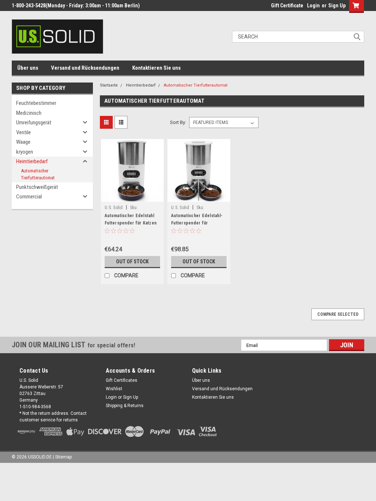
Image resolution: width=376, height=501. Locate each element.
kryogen (24, 152)
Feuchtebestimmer (36, 103)
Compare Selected (337, 314)
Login (313, 5)
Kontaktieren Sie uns (156, 68)
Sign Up (337, 5)
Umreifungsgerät (33, 122)
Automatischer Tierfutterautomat (38, 174)
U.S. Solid (114, 207)
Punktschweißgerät (37, 187)
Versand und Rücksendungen (85, 68)
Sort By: (178, 122)
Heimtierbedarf (32, 161)
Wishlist (114, 388)
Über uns (27, 68)
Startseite (109, 85)
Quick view (132, 196)
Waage (23, 142)
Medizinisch (28, 113)
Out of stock (132, 261)
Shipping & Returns (125, 405)
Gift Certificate (287, 5)
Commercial (29, 196)
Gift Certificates (121, 380)
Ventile (23, 132)
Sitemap (63, 457)
